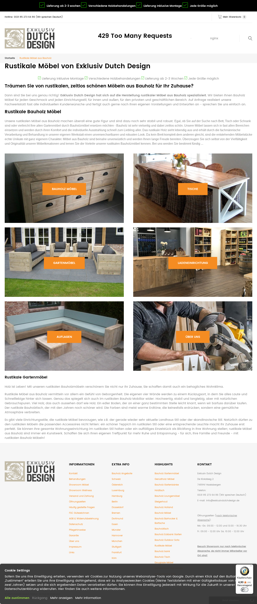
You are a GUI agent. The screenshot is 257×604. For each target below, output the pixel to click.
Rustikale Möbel (163, 546)
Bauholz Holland (164, 507)
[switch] (244, 589)
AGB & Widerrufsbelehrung (84, 518)
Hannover (117, 535)
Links (71, 552)
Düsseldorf (117, 507)
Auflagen (64, 336)
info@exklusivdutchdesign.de (222, 500)
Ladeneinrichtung (193, 263)
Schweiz (116, 479)
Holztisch (159, 490)
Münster (116, 530)
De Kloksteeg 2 (205, 479)
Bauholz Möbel (64, 189)
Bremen (116, 513)
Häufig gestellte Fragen (82, 507)
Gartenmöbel (64, 263)
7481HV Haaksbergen (209, 485)
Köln (114, 558)
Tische (192, 189)
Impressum (75, 547)
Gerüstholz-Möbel (164, 479)
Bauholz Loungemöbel (167, 496)
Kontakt (73, 473)
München (117, 541)
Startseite (10, 58)
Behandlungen (77, 479)
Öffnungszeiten (77, 502)
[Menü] (251, 566)
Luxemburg (118, 490)
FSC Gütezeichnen (79, 513)
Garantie (74, 535)
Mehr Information (88, 598)
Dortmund (117, 518)
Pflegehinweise (77, 530)
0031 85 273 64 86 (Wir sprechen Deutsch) (221, 495)
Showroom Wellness (80, 490)
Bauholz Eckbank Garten (168, 534)
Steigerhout (161, 502)
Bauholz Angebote (122, 473)
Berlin (115, 502)
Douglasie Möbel (164, 562)
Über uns (193, 336)
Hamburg (117, 496)
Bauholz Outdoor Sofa (167, 540)
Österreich (117, 485)
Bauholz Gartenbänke (167, 485)
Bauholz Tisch (162, 557)
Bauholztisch (162, 529)
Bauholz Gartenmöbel (167, 473)
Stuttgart (116, 547)
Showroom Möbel (79, 485)
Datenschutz (76, 524)
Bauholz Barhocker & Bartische (166, 521)
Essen (115, 524)
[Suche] (245, 38)
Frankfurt (117, 552)
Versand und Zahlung (81, 496)
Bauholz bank (162, 551)
